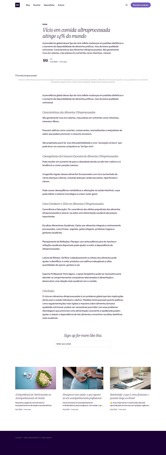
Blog (28, 5)
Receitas (36, 5)
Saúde (44, 24)
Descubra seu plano (140, 5)
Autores (61, 5)
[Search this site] (126, 5)
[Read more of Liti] (45, 60)
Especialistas (49, 5)
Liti (51, 59)
